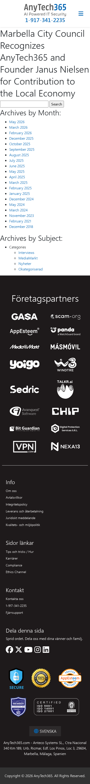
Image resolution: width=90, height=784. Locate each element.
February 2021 (20, 221)
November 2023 (21, 215)
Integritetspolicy (16, 504)
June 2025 (17, 165)
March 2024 (18, 209)
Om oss (11, 490)
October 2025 (19, 143)
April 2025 (17, 176)
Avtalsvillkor (14, 497)
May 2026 (16, 121)
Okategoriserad (30, 269)
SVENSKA (47, 731)
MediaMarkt (28, 258)
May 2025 (16, 171)
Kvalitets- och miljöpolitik (23, 524)
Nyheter (24, 263)
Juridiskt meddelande (20, 517)
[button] (9, 650)
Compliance (14, 565)
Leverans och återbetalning (24, 511)
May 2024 (17, 204)
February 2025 (20, 187)
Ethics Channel (16, 571)
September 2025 (21, 149)
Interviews (26, 252)
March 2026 (18, 127)
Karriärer (12, 558)
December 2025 (21, 138)
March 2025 (18, 182)
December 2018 (21, 226)
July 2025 (16, 160)
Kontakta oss (15, 598)
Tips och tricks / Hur (20, 551)
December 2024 (21, 198)
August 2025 (19, 154)
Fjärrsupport (14, 612)
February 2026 (20, 132)
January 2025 (19, 193)
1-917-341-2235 (45, 19)
